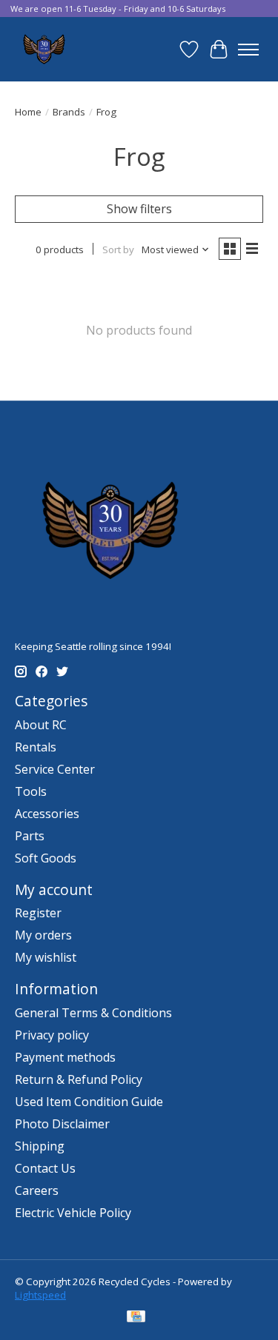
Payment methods (65, 1057)
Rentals (35, 747)
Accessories (47, 813)
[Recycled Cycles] (42, 49)
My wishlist (45, 957)
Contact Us (45, 1168)
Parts (29, 836)
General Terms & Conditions (93, 1013)
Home (28, 111)
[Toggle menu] (248, 49)
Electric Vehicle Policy (73, 1213)
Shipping (39, 1146)
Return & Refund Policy (78, 1079)
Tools (31, 791)
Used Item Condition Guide (89, 1101)
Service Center (55, 769)
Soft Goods (45, 858)
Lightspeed (40, 1295)
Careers (37, 1190)
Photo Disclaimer (62, 1124)
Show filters (139, 209)
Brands (69, 111)
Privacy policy (52, 1035)
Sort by (118, 249)
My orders (43, 935)
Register (38, 913)
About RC (41, 725)
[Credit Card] (136, 1317)
